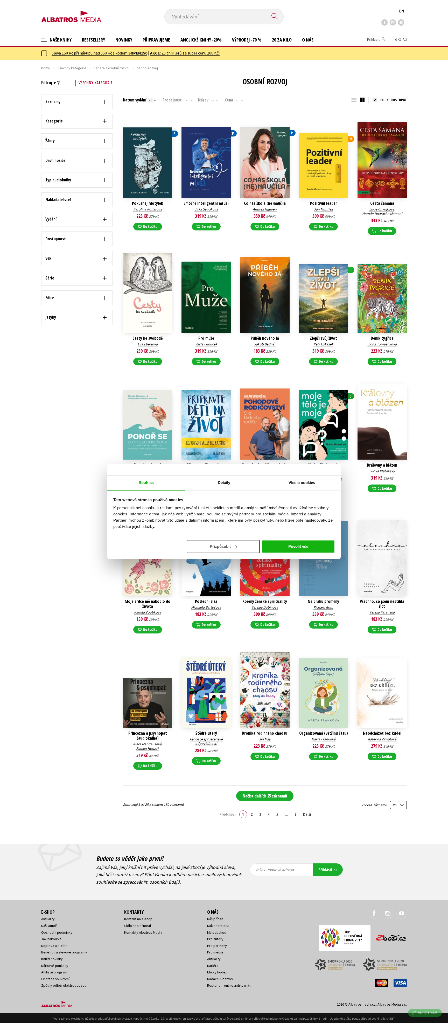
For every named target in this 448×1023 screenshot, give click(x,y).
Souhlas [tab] (146, 482)
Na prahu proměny (323, 601)
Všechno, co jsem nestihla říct (382, 604)
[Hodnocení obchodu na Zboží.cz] (388, 936)
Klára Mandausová (147, 744)
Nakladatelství (218, 925)
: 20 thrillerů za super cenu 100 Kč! (185, 53)
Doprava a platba (54, 945)
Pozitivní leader (323, 203)
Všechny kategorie (72, 68)
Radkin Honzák (147, 748)
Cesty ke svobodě (147, 338)
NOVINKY (123, 40)
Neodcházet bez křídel (382, 733)
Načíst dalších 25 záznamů (265, 796)
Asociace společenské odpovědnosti (206, 741)
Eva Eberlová (148, 344)
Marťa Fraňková (323, 739)
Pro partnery (217, 945)
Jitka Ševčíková (206, 209)
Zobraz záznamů (375, 805)
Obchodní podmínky (56, 932)
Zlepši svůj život (323, 338)
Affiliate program (54, 972)
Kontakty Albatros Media (143, 932)
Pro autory (215, 939)
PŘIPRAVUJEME (156, 40)
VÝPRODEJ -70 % (247, 40)
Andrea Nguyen (265, 209)
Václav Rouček (206, 344)
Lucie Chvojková (381, 209)
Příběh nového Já (265, 338)
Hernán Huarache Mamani (382, 213)
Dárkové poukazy (54, 965)
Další (307, 814)
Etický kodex (217, 972)
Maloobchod (216, 932)
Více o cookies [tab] (302, 482)
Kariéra (212, 965)
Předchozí (228, 814)
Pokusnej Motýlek (147, 203)
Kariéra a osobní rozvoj (111, 68)
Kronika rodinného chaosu (264, 733)
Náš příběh (215, 919)
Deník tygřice (382, 338)
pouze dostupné (393, 99)
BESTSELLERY (93, 40)
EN (401, 10)
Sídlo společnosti (137, 925)
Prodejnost (172, 100)
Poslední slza (206, 601)
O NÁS (307, 40)
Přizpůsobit (220, 546)
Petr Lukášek (323, 344)
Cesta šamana (382, 203)
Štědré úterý (206, 733)
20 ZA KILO (282, 40)
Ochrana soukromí (55, 979)
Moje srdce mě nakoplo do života (147, 604)
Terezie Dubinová (264, 607)
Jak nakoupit (51, 939)
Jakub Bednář (265, 344)
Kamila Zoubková (147, 612)
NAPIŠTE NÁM (427, 1012)
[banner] (71, 12)
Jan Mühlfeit (323, 209)
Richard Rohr (323, 607)
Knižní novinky (52, 959)
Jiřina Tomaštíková (382, 344)
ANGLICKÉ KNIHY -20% (201, 40)
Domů (45, 68)
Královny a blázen (382, 465)
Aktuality (48, 919)
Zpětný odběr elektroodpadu (63, 985)
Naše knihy (60, 40)
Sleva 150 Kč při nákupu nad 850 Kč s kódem (99, 53)
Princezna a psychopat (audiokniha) (147, 736)
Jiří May (265, 739)
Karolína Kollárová (147, 209)
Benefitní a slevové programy (64, 952)
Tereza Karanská (382, 612)
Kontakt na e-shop (138, 919)
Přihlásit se (328, 869)
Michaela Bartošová (206, 607)
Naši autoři (49, 925)
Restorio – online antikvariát (228, 985)
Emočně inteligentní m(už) (206, 203)
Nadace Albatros (220, 979)
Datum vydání (134, 100)
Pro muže (206, 338)
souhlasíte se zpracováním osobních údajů (138, 882)
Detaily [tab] (224, 482)
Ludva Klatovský (382, 471)
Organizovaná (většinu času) (323, 733)
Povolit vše (298, 546)
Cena (229, 100)
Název (203, 100)
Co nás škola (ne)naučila (265, 203)
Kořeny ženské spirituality (264, 601)
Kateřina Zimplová (382, 739)
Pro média (215, 952)
